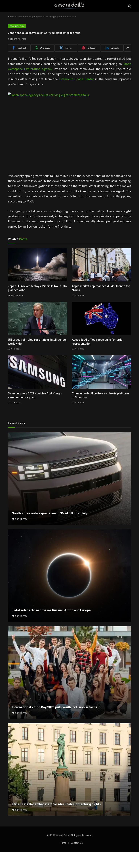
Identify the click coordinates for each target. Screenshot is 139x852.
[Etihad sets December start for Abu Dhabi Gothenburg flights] (69, 769)
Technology (16, 26)
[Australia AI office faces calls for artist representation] (101, 318)
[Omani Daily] (69, 6)
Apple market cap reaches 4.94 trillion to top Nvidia (101, 288)
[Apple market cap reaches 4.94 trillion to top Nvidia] (101, 264)
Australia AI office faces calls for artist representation (97, 341)
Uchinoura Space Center (76, 79)
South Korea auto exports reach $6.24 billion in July (49, 513)
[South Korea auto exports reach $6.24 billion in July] (69, 478)
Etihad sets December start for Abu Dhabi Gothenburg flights (56, 804)
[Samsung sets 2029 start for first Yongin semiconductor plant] (37, 372)
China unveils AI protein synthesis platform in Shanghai (100, 395)
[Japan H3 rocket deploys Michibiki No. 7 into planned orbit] (37, 264)
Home (11, 16)
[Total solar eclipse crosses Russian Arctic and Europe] (69, 575)
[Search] (129, 6)
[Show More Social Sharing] (127, 48)
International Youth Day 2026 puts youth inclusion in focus (54, 707)
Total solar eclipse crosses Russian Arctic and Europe (51, 610)
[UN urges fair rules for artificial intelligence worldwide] (37, 318)
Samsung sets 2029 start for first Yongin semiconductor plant (35, 395)
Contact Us (77, 843)
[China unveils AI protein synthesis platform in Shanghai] (101, 372)
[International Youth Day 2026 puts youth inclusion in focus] (69, 672)
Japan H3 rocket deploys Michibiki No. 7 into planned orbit (37, 288)
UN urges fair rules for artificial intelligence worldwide (37, 341)
